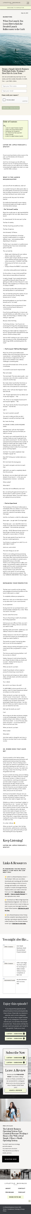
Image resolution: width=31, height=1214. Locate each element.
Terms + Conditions (8, 1209)
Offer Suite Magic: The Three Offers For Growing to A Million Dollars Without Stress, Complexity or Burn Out (22, 969)
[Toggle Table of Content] (4, 126)
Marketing (7, 17)
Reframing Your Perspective (13, 131)
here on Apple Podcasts (18, 894)
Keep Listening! (10, 134)
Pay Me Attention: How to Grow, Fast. (22, 981)
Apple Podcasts (19, 145)
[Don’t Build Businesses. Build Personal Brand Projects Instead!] (9, 952)
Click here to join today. (19, 923)
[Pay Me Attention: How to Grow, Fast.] (9, 985)
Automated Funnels (10, 980)
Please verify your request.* (10, 95)
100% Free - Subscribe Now (11, 108)
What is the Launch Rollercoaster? (14, 129)
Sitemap (17, 1209)
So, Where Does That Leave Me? (14, 132)
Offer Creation (8, 947)
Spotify (6, 147)
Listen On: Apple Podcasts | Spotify (14, 127)
